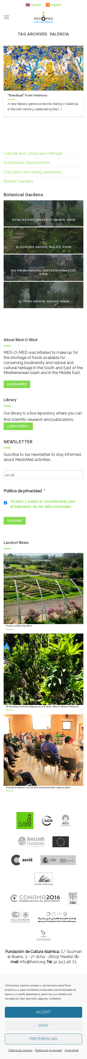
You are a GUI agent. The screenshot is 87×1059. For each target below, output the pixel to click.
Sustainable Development (27, 162)
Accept (43, 1012)
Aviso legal (72, 1050)
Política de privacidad (48, 1050)
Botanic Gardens (18, 181)
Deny (43, 1025)
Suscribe (14, 520)
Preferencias (43, 1039)
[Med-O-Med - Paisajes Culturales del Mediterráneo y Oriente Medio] (43, 17)
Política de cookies (20, 1050)
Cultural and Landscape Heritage (33, 153)
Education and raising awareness (33, 172)
